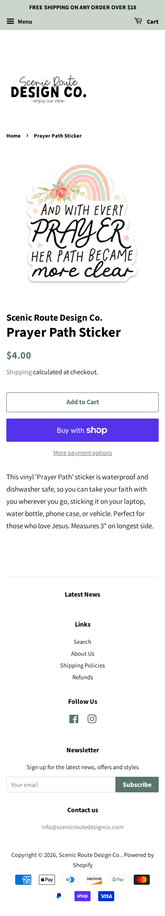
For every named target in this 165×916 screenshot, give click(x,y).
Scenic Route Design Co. (90, 855)
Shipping (19, 371)
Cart (152, 22)
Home (13, 136)
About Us (82, 653)
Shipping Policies (82, 665)
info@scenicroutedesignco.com (82, 827)
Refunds (82, 677)
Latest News (82, 594)
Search (82, 642)
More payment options (82, 453)
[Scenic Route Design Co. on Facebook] (74, 720)
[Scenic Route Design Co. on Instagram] (91, 720)
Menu (24, 21)
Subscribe (137, 784)
